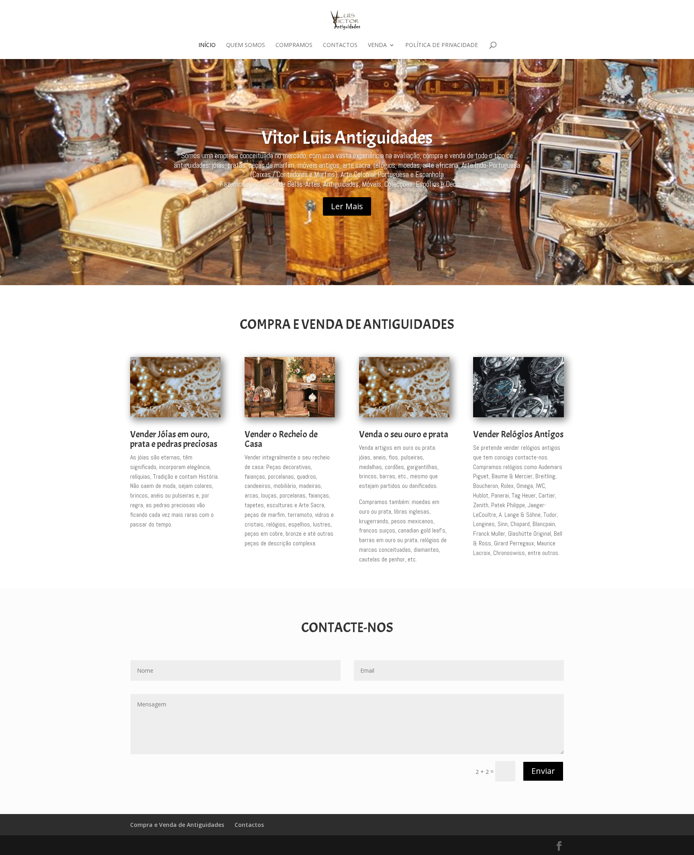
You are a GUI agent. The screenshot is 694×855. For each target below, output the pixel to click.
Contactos (340, 45)
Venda (377, 45)
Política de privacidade (441, 45)
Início (207, 45)
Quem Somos (245, 45)
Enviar (543, 770)
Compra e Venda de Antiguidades (177, 824)
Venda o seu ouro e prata (403, 434)
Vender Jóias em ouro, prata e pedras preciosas (173, 439)
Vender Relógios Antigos (518, 434)
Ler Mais (347, 206)
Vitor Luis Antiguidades (347, 137)
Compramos (294, 45)
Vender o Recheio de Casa (281, 439)
